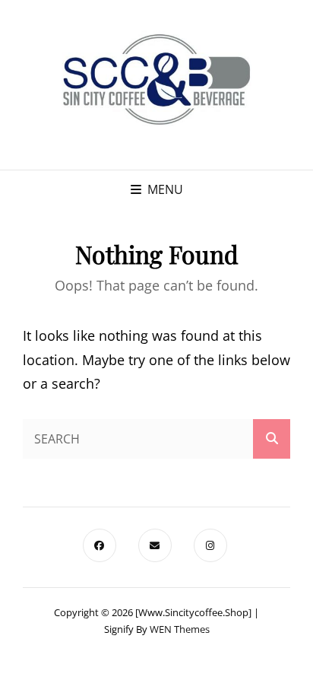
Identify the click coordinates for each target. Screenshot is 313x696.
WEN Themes (180, 629)
